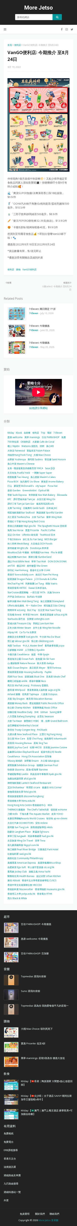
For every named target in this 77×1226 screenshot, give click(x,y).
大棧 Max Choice (42, 455)
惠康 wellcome (15, 437)
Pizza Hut (52, 486)
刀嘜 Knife (12, 814)
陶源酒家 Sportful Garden (49, 512)
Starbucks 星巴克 (16, 619)
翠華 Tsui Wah (38, 561)
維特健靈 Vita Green (37, 565)
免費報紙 (8, 1133)
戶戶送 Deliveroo (16, 596)
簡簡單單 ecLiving (16, 610)
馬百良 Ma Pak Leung (18, 685)
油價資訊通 (10, 1167)
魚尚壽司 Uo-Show (29, 481)
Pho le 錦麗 (56, 552)
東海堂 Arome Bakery (52, 481)
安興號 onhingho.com (38, 619)
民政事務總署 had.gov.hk (40, 836)
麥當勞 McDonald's (24, 486)
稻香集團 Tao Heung (18, 477)
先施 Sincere (53, 592)
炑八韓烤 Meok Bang (18, 543)
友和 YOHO (57, 814)
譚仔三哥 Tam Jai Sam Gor (20, 503)
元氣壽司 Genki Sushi (33, 508)
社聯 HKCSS (35, 747)
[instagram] (66, 29)
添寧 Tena (40, 840)
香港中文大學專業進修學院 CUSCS (39, 880)
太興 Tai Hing (14, 508)
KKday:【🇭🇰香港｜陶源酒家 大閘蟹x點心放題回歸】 (47, 1083)
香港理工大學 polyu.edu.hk (21, 893)
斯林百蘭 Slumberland (39, 557)
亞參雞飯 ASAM (15, 650)
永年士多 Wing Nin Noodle (46, 627)
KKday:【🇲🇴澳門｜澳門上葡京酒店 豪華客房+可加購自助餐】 (47, 1112)
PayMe (48, 672)
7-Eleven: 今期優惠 (39, 325)
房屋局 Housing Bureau (19, 743)
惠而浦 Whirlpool (16, 690)
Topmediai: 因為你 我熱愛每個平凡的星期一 (45, 1005)
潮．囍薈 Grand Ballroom (54, 721)
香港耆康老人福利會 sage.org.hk (43, 690)
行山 (9, 486)
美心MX (50, 446)
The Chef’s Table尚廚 (38, 809)
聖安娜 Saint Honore (55, 459)
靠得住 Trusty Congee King (21, 729)
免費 (63, 437)
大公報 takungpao (50, 760)
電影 (49, 432)
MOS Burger (50, 539)
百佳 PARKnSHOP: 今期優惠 (36, 924)
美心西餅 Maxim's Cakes (43, 477)
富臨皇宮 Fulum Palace (38, 450)
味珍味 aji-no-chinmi (56, 818)
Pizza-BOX (12, 481)
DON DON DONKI (57, 561)
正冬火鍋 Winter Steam (19, 627)
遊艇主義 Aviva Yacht (39, 871)
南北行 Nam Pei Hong (47, 574)
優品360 (21, 565)
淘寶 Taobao (14, 645)
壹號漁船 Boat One (34, 676)
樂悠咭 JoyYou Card (17, 747)
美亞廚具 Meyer (37, 667)
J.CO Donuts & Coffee (45, 579)
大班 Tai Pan (38, 517)
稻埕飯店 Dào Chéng (54, 605)
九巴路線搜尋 (11, 1183)
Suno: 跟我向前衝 (30, 991)
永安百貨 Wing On (46, 499)
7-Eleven (57, 432)
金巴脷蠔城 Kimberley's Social (22, 725)
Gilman (44, 712)
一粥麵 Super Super (42, 472)
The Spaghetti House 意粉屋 (52, 526)
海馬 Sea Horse (15, 530)
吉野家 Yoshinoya (16, 459)
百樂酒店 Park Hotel (48, 849)
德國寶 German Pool (47, 765)
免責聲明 (25, 1213)
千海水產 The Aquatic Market (35, 814)
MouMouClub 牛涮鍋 (18, 552)
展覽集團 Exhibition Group (21, 765)
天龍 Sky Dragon (15, 698)
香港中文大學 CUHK (40, 570)
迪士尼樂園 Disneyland (52, 601)
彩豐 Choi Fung (34, 738)
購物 (18, 269)
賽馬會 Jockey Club (17, 871)
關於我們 (40, 1213)
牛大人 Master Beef (33, 645)
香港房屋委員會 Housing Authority (25, 672)
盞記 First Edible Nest (18, 561)
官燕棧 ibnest (14, 614)
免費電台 (8, 1142)
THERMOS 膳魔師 (16, 809)
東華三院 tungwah (16, 836)
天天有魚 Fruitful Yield (18, 472)
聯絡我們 (54, 1213)
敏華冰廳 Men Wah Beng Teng (22, 601)
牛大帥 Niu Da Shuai (50, 636)
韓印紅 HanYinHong (17, 570)
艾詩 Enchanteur (15, 787)
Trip (43, 432)
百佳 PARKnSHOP (50, 437)
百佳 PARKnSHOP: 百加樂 (35, 953)
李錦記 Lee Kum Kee (43, 623)
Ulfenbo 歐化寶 (30, 534)
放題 (33, 654)
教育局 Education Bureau (39, 698)
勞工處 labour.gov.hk (18, 641)
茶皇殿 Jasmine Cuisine (55, 747)
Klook (19, 432)
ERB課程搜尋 (11, 1150)
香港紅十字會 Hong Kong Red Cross (26, 521)
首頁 (9, 45)
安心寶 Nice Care (16, 738)
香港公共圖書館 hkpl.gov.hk (21, 526)
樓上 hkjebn (13, 446)
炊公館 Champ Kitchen (19, 707)
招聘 (42, 446)
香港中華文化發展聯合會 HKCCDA (24, 885)
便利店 (17, 45)
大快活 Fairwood (16, 450)
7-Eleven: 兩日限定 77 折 (42, 309)
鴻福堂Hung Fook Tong (19, 455)
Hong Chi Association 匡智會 (37, 756)
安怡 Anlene (41, 823)
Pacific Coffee (48, 530)
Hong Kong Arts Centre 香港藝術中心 (26, 805)
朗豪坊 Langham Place (19, 831)
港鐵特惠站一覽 (12, 1192)
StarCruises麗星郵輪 (17, 592)
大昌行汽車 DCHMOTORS (20, 823)
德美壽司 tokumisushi (55, 738)
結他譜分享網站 (38, 408)
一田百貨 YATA (37, 592)
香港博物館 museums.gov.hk (49, 889)
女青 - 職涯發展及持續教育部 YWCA (25, 468)
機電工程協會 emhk (17, 681)
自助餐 (27, 432)
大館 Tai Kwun (14, 721)
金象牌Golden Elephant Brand (23, 752)
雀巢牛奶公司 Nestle (51, 752)
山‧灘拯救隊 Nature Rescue (21, 663)
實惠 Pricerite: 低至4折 (33, 1043)
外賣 (6, 1200)
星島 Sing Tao (41, 743)
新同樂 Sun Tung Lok (18, 827)
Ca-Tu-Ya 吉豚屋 (27, 632)
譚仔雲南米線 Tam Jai (24, 499)
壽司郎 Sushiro (35, 459)
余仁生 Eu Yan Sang (33, 539)
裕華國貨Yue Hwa (40, 552)
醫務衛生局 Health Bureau (20, 876)
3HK (36, 712)
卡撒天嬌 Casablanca (18, 654)
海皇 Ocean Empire (17, 667)
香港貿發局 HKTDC (17, 588)
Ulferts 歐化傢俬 (15, 605)
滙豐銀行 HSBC (31, 721)
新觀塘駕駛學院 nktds (41, 827)
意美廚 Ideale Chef (55, 676)
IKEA (50, 805)
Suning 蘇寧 (56, 712)
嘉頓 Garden (14, 490)
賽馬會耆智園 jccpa (54, 645)
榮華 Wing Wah (54, 517)
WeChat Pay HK (15, 583)
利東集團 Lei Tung (34, 583)
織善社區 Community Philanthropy (25, 858)
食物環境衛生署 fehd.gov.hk (21, 791)
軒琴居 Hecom (30, 614)
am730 (11, 565)
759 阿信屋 (13, 441)
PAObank (42, 729)
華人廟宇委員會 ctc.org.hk (41, 867)
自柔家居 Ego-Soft (16, 867)
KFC (9, 499)
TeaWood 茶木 (47, 534)
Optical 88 (43, 490)
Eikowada (62, 495)
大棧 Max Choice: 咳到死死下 (37, 1028)
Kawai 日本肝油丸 (38, 588)
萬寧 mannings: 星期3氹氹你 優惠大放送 (43, 1058)
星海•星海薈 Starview (37, 769)
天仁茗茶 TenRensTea (18, 517)
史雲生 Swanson (45, 716)
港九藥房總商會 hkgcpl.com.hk (23, 845)
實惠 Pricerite (32, 530)
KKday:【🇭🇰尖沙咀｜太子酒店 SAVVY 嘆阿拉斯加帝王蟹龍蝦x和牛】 (46, 1097)
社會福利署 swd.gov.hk (19, 854)
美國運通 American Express (21, 862)
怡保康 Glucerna (15, 769)
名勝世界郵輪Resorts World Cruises (25, 818)
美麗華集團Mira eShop (49, 862)
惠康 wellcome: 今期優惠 (34, 938)
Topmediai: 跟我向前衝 (33, 976)
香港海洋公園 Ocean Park (20, 659)
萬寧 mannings (32, 437)
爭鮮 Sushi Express (17, 495)
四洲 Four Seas (15, 676)
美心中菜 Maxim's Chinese (21, 463)
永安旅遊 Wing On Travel (20, 840)
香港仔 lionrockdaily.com (20, 574)
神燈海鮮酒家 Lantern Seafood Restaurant (29, 783)
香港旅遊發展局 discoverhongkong (25, 796)
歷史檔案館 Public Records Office (46, 703)
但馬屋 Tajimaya (30, 694)
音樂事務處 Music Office (45, 707)
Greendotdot (29, 490)
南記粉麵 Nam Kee (17, 557)
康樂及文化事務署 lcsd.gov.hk (22, 636)
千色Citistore (14, 539)
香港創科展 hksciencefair (20, 889)
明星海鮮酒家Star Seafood (21, 512)
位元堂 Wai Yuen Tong (49, 610)
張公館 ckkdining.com (42, 641)
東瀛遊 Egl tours (41, 831)
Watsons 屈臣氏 (29, 446)
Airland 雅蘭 (13, 694)
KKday (10, 432)
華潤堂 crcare (33, 787)
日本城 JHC (51, 508)
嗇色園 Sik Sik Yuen (45, 659)
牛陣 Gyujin (43, 654)
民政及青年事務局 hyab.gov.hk (45, 774)
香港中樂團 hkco (37, 681)
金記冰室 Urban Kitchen (48, 876)
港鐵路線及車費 (12, 1175)
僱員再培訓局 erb (45, 503)
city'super (41, 486)
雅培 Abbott (13, 880)
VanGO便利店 (29, 269)
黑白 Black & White (17, 898)
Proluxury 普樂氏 (39, 685)
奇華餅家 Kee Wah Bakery (42, 495)
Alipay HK (12, 632)
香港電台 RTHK (44, 893)
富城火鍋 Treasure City (19, 623)
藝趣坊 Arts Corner (52, 787)
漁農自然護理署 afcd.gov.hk (21, 778)
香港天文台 (10, 1158)
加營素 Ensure (31, 760)
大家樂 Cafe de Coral (43, 441)
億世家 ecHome (59, 809)
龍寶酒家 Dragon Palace (20, 579)
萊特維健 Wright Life (17, 548)
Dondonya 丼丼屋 (39, 548)
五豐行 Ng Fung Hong (50, 734)
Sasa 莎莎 (50, 468)
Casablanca (13, 756)
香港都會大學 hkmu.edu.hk (21, 800)
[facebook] (62, 29)
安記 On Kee (13, 534)
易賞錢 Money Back (17, 703)
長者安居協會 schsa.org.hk (53, 614)
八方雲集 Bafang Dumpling (21, 716)
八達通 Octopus (49, 694)
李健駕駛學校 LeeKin (17, 774)
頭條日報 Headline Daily (19, 712)
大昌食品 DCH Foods (41, 543)
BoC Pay (31, 610)
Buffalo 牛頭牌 (34, 596)
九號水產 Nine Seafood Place (22, 734)
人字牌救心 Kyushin (35, 650)
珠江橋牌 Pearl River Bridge (21, 849)
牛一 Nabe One (34, 605)
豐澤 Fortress (54, 667)
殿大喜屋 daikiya (45, 663)
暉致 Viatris (51, 583)
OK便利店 (25, 441)
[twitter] (71, 29)
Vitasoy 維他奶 (14, 760)
